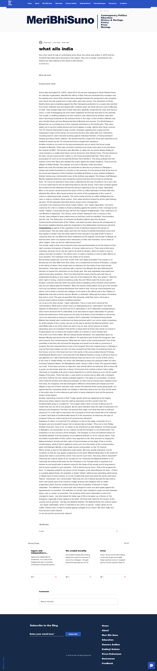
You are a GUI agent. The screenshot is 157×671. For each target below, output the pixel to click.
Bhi (9, 3)
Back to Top (3, 663)
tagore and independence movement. (38, 552)
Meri (10, 1)
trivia (103, 551)
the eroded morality (76, 551)
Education (107, 640)
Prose (104, 25)
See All (126, 543)
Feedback (107, 663)
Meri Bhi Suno (44, 524)
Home (105, 626)
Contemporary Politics (114, 15)
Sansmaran (108, 658)
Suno (10, 4)
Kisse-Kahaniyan (111, 654)
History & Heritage (112, 20)
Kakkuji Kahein (111, 649)
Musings (105, 27)
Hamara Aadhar (111, 644)
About (105, 630)
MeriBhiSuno (60, 20)
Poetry (105, 22)
